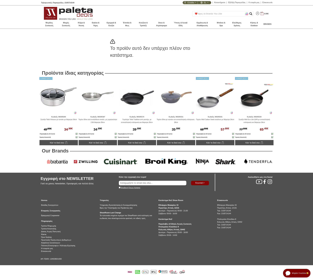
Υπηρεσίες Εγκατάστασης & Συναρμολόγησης (118, 205)
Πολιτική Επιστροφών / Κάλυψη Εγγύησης (58, 246)
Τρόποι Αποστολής (48, 229)
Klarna (43, 234)
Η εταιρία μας (253, 2)
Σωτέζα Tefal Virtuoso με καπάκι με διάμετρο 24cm (59, 119)
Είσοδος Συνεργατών (49, 205)
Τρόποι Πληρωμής (48, 226)
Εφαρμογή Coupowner (50, 215)
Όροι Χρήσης (46, 237)
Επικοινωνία (267, 2)
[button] (250, 13)
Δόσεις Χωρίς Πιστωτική (51, 231)
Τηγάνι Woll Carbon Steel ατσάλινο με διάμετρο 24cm (215, 119)
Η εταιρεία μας (47, 248)
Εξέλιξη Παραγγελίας (237, 2)
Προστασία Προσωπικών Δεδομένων (56, 240)
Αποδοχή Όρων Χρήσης (130, 188)
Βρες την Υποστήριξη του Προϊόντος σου (116, 208)
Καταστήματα (219, 2)
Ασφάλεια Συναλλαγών (50, 243)
